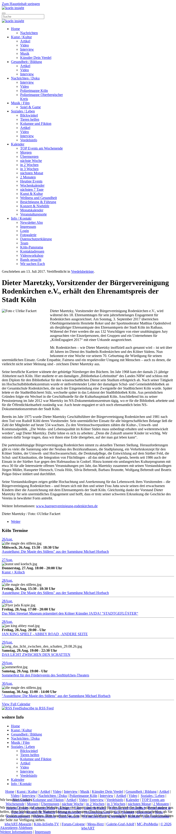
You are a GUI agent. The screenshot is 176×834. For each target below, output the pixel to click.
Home (15, 29)
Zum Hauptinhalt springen (21, 4)
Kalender (17, 144)
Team (24, 243)
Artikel (25, 41)
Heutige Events (31, 181)
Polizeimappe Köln (34, 91)
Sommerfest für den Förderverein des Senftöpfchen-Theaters (45, 675)
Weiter (15, 521)
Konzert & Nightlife (34, 206)
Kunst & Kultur (31, 194)
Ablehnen (25, 828)
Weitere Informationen (16, 832)
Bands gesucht (30, 260)
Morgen (26, 152)
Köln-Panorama (31, 247)
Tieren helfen (29, 119)
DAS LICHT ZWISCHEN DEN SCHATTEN (36, 655)
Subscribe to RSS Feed (37, 708)
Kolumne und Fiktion (35, 123)
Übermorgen (29, 156)
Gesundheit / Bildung (26, 62)
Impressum (28, 227)
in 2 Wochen (29, 165)
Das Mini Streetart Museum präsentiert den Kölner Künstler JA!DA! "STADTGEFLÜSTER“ (70, 613)
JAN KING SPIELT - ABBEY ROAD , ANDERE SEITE (45, 634)
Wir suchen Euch (32, 264)
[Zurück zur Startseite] (13, 8)
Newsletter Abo (31, 222)
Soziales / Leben (23, 111)
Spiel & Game (30, 107)
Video (24, 45)
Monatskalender (31, 210)
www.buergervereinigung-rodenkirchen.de (67, 506)
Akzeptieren (9, 828)
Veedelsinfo (28, 140)
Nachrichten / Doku (25, 78)
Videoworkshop (31, 255)
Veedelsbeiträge (82, 271)
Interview (27, 49)
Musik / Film (20, 103)
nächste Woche (31, 161)
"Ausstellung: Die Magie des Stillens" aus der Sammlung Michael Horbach (56, 696)
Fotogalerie (28, 235)
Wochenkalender (32, 185)
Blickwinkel (29, 115)
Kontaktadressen (32, 251)
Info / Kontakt (21, 218)
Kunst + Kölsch (13, 572)
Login (24, 231)
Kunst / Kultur (21, 37)
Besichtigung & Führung (38, 202)
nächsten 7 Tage (32, 189)
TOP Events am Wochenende (41, 148)
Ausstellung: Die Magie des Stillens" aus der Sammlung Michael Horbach (55, 551)
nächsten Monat (31, 173)
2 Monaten (28, 177)
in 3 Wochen (29, 169)
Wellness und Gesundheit (38, 198)
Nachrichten (29, 33)
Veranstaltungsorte (33, 214)
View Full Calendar (16, 704)
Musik (24, 53)
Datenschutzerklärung (36, 239)
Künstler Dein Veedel (35, 58)
